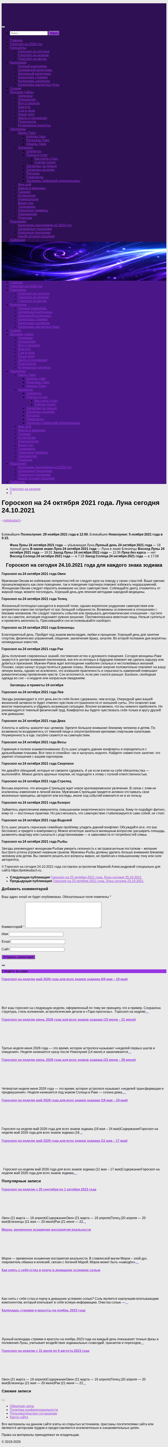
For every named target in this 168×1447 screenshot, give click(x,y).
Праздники (18, 221)
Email (6, 941)
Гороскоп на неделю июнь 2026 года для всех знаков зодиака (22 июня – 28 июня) (69, 1060)
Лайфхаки (17, 240)
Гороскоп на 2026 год (26, 44)
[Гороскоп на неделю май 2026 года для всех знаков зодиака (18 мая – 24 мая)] (10, 1122)
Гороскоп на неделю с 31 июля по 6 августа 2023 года (45, 1351)
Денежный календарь (34, 73)
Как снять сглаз (46, 158)
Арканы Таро (36, 144)
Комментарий (13, 927)
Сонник (15, 88)
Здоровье (25, 96)
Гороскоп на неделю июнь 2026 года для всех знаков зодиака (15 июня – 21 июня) (69, 1019)
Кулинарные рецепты (34, 125)
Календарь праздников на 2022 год (44, 225)
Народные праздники (34, 232)
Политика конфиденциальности (34, 1409)
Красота (24, 107)
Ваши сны (25, 203)
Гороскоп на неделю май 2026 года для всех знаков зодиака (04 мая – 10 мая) (65, 979)
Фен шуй (24, 184)
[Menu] (3, 27)
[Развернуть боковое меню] (3, 965)
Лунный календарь (32, 66)
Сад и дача (26, 110)
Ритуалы (33, 173)
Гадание (24, 192)
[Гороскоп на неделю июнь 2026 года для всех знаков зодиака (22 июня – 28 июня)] (10, 1081)
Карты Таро (27, 132)
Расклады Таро (37, 140)
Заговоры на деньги (41, 166)
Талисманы (26, 206)
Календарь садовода (34, 81)
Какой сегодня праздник (36, 236)
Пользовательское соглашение (33, 1413)
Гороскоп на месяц (32, 59)
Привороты (35, 177)
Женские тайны (22, 92)
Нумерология (28, 199)
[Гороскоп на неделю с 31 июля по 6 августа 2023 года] (10, 1372)
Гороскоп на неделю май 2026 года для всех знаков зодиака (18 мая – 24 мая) (65, 1100)
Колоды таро (36, 136)
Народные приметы (33, 210)
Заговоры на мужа (40, 169)
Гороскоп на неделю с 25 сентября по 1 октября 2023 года (49, 1189)
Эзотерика (18, 129)
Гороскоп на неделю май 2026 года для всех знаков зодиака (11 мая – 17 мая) (64, 1140)
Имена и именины (32, 188)
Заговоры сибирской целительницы (53, 181)
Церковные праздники (35, 229)
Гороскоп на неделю (33, 55)
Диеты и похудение (32, 118)
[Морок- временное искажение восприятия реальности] (10, 1251)
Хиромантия (27, 214)
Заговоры (25, 147)
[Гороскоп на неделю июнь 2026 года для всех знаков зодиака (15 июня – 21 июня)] (10, 1041)
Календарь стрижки (33, 77)
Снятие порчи (45, 162)
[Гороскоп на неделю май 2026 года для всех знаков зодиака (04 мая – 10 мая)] (10, 1001)
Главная (16, 40)
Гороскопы (18, 47)
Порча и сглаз (36, 155)
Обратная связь (22, 1406)
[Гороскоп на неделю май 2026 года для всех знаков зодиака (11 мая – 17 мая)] (10, 1162)
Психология (27, 121)
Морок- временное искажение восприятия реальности (46, 1229)
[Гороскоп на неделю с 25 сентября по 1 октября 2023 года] (10, 1211)
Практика (25, 218)
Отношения (27, 99)
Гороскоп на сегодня (33, 51)
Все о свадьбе (29, 103)
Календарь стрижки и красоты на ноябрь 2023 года (43, 1310)
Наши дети (26, 114)
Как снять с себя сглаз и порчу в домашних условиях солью (51, 1270)
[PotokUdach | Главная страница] (46, 19)
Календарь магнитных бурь (38, 84)
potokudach (11, 520)
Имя (5, 934)
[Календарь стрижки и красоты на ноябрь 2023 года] (10, 1332)
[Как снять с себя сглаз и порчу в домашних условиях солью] (10, 1291)
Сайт (5, 949)
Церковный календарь (35, 70)
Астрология (27, 195)
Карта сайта (19, 1417)
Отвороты (33, 151)
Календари (18, 62)
